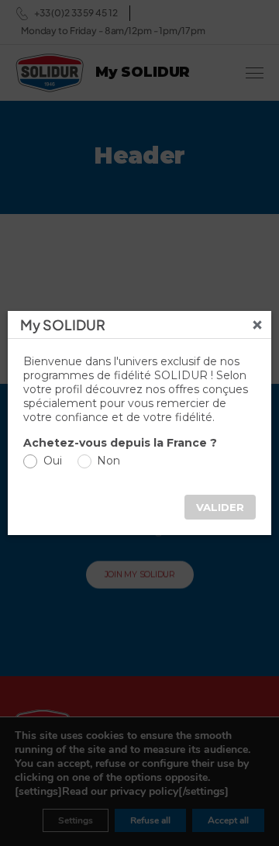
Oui (52, 461)
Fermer (257, 325)
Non (108, 461)
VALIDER (220, 507)
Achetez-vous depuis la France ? (120, 443)
